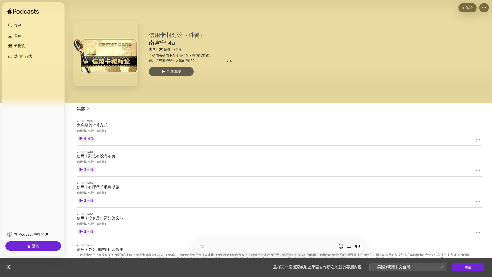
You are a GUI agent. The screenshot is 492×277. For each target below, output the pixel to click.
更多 (229, 61)
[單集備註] (341, 246)
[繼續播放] (349, 246)
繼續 (468, 267)
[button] (33, 25)
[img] (23, 11)
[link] (83, 108)
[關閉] (8, 267)
